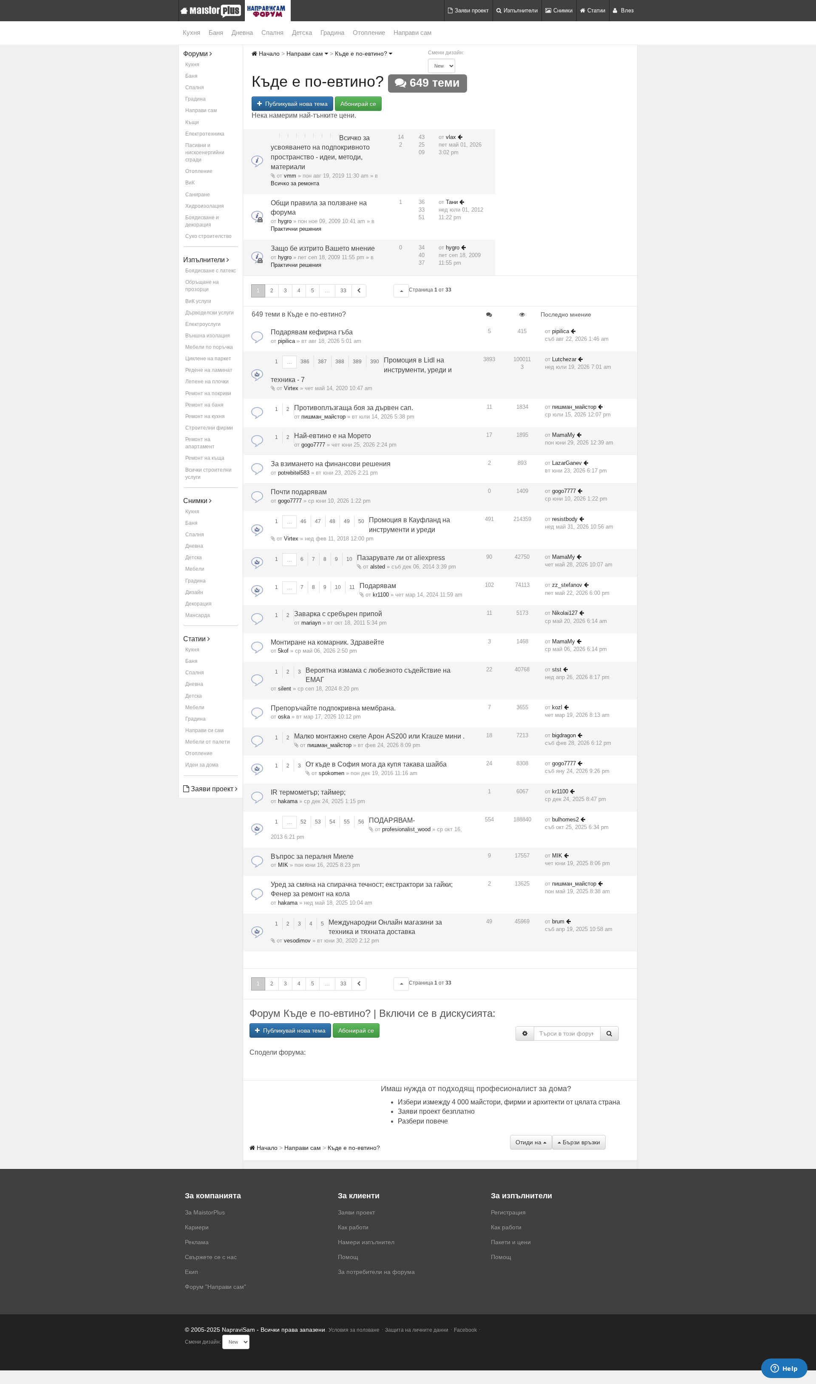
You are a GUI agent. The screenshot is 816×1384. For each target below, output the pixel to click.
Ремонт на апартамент (200, 443)
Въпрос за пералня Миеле (312, 856)
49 (347, 521)
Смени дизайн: (446, 53)
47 (318, 521)
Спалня (272, 32)
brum (558, 921)
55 (347, 822)
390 (374, 362)
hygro (285, 221)
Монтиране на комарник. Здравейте (327, 642)
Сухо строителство (208, 236)
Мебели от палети (207, 742)
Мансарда (197, 615)
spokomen (331, 773)
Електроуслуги (203, 324)
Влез (626, 10)
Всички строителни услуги (208, 473)
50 (361, 521)
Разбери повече (423, 1121)
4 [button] (299, 291)
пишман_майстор (323, 416)
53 (318, 822)
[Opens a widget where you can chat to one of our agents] (784, 1369)
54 (332, 822)
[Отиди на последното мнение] (460, 137)
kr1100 (381, 595)
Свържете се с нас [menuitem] (211, 1257)
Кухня (191, 32)
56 (361, 822)
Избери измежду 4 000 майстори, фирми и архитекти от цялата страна (509, 1102)
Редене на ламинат (208, 370)
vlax (451, 137)
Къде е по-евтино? (362, 53)
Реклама (197, 1242)
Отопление (369, 32)
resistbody (565, 519)
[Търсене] (609, 1033)
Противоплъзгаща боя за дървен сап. (353, 407)
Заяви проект (472, 10)
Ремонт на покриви (208, 393)
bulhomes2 (565, 819)
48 (332, 521)
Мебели (194, 569)
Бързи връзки (580, 1142)
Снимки (562, 10)
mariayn (311, 623)
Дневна (242, 32)
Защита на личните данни (416, 1330)
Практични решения (296, 229)
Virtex (291, 388)
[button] (401, 290)
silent (284, 688)
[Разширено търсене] (525, 1033)
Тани (452, 202)
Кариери (197, 1227)
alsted (377, 566)
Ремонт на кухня (205, 416)
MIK (283, 865)
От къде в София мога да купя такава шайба (376, 764)
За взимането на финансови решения (331, 463)
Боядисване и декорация (202, 221)
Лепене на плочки (207, 382)
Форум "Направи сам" (215, 1286)
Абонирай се (358, 103)
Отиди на (529, 1142)
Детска (302, 32)
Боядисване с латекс (210, 271)
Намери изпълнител (366, 1242)
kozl (557, 707)
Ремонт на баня (204, 405)
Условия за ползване (354, 1330)
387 (322, 362)
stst (556, 669)
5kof (283, 651)
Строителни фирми (209, 428)
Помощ (348, 1257)
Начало (268, 53)
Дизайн (194, 592)
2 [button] (271, 291)
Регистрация (508, 1212)
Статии (596, 10)
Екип (191, 1271)
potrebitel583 (293, 473)
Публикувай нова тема (295, 103)
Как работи (353, 1227)
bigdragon (564, 735)
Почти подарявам (299, 491)
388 (339, 362)
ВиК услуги (198, 301)
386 (304, 362)
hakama (288, 801)
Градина (332, 32)
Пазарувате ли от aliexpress (401, 557)
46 (303, 521)
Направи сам (412, 32)
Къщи (192, 122)
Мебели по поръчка (209, 347)
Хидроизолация (204, 206)
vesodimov (297, 940)
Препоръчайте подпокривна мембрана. (333, 708)
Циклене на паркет (208, 359)
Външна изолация (207, 336)
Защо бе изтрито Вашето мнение (323, 248)
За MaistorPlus (205, 1212)
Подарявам (378, 585)
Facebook (465, 1330)
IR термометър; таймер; (308, 792)
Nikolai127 (565, 613)
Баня (216, 32)
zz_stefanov (567, 585)
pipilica (286, 341)
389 (357, 362)
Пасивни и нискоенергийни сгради (204, 152)
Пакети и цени (511, 1242)
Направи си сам (204, 730)
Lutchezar (564, 359)
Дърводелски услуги (209, 313)
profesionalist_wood (406, 829)
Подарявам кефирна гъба (312, 332)
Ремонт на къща (204, 458)
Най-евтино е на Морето (332, 435)
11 (352, 587)
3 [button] (285, 291)
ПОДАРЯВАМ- (392, 820)
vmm (290, 176)
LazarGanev (567, 463)
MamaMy (563, 435)
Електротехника (204, 134)
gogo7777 (313, 445)
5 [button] (312, 291)
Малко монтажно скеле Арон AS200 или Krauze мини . (379, 736)
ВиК (190, 183)
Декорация (198, 604)
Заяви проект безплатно (436, 1111)
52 (303, 822)
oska (284, 716)
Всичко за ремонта (295, 183)
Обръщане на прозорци (202, 285)
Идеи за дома (201, 765)
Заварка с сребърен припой (338, 613)
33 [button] (343, 291)
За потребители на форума (376, 1271)
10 (349, 559)
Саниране (197, 195)
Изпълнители (521, 10)
